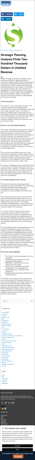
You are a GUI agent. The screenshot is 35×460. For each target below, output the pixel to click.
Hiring (3, 344)
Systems (4, 366)
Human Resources (7, 345)
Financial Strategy (6, 342)
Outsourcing (5, 352)
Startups (4, 362)
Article (3, 375)
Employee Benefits (7, 334)
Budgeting (4, 322)
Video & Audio (4, 424)
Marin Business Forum (8, 349)
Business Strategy (6, 325)
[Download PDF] (2, 77)
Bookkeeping (5, 320)
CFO (3, 327)
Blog (3, 319)
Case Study (5, 378)
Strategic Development (15, 50)
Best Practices (5, 317)
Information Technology (8, 347)
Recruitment (5, 359)
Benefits (4, 315)
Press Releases (6, 356)
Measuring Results (7, 350)
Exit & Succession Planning (9, 340)
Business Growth (6, 324)
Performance (5, 354)
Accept (18, 456)
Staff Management (7, 361)
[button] (7, 14)
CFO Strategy (5, 329)
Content (4, 332)
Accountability (5, 312)
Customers (3, 421)
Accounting (4, 50)
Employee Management (8, 337)
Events (3, 339)
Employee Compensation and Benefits (12, 335)
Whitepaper (5, 383)
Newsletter (4, 380)
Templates (4, 381)
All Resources (4, 415)
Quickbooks (5, 357)
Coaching (4, 330)
